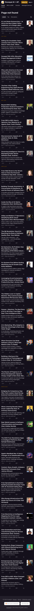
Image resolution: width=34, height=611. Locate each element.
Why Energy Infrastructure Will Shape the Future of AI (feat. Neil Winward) (12, 500)
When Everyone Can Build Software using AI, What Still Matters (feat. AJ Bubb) (11, 342)
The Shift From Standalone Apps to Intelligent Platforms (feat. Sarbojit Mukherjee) (12, 440)
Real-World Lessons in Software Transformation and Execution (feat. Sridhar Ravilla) (12, 424)
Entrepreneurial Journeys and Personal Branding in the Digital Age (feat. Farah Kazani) (12, 563)
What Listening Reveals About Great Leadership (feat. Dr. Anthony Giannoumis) (11, 408)
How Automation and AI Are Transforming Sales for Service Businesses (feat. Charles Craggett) (12, 532)
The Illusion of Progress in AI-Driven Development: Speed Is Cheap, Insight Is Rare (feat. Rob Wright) (12, 374)
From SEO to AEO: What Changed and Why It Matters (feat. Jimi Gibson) (12, 578)
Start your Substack (12, 603)
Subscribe (24, 2)
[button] (3, 5)
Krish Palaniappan (10, 31)
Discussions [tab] (14, 17)
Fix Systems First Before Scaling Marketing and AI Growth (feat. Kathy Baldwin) (12, 264)
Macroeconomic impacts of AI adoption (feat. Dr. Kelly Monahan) (11, 138)
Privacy (15, 599)
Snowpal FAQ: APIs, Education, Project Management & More (11, 57)
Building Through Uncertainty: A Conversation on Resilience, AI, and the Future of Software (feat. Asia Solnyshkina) (12, 188)
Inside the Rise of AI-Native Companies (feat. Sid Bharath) (11, 203)
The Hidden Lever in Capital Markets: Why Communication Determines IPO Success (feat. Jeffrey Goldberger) (12, 296)
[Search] (31, 17)
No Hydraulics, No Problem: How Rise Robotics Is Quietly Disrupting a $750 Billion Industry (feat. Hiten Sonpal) (13, 249)
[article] (17, 27)
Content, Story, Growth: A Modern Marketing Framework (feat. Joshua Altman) (13, 469)
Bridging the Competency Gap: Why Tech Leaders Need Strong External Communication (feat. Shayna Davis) (12, 393)
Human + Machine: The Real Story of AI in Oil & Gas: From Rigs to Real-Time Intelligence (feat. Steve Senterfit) (13, 311)
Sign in (30, 2)
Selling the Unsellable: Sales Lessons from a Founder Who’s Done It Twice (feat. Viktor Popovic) (12, 43)
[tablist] (9, 17)
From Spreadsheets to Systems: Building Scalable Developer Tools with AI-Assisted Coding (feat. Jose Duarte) (13, 485)
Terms (19, 599)
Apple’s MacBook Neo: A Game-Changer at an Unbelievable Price (12, 454)
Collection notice (26, 599)
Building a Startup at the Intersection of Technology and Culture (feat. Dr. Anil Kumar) (12, 358)
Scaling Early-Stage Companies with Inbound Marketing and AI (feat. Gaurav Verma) (12, 547)
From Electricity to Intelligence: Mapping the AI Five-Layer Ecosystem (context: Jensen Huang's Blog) (12, 516)
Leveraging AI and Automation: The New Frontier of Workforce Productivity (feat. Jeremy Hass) (12, 280)
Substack (8, 607)
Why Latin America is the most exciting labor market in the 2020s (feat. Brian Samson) (12, 72)
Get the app (25, 603)
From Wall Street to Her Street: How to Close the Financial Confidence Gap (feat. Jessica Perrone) (11, 173)
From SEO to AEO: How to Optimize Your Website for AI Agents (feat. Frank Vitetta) (11, 122)
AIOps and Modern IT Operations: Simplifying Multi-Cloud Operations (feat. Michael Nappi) (12, 217)
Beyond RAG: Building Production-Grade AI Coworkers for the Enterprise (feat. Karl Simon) (12, 107)
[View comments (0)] (10, 33)
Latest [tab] (4, 17)
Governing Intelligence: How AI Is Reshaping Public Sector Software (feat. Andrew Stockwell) (12, 153)
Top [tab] (8, 17)
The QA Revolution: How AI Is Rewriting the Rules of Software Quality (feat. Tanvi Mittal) (12, 233)
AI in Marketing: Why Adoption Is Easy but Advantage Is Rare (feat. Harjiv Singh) (12, 327)
